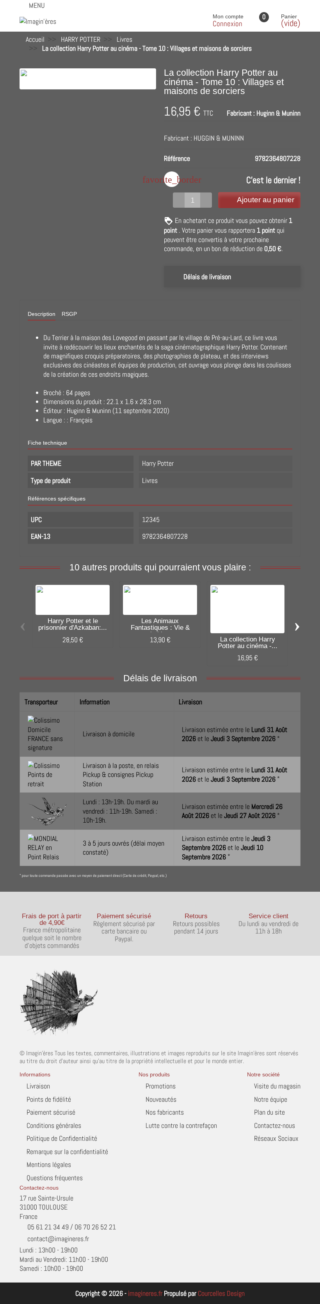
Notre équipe (270, 1099)
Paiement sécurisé (51, 1112)
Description (41, 314)
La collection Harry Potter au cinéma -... (247, 643)
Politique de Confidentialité (62, 1138)
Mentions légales (49, 1164)
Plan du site (269, 1112)
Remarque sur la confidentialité (67, 1151)
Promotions (161, 1085)
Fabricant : (241, 113)
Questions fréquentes (55, 1177)
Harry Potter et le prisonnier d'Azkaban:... (72, 624)
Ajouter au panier (265, 200)
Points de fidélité (49, 1099)
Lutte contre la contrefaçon (181, 1125)
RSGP (69, 314)
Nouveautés (161, 1099)
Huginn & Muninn (278, 113)
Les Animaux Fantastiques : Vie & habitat (160, 627)
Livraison (38, 1085)
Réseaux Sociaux (276, 1138)
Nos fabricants (165, 1112)
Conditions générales (54, 1125)
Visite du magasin (277, 1085)
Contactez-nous (274, 1125)
